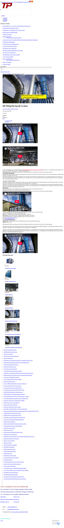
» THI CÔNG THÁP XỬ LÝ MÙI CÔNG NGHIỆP (13, 400)
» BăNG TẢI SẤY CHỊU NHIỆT (10, 445)
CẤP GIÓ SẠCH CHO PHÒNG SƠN (11, 44)
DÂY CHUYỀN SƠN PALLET (13, 60)
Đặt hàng (7, 265)
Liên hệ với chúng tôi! (24, 2)
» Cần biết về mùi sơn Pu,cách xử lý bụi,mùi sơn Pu (13, 461)
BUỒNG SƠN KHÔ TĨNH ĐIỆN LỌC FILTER (13, 50)
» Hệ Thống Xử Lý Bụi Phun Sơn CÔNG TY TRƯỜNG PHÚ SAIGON (18, 360)
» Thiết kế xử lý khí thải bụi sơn (9, 366)
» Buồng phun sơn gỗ (7, 453)
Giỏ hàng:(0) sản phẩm (5, 71)
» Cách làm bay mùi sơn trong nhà (10, 368)
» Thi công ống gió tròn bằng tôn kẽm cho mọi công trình (14, 478)
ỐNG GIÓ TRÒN (6, 64)
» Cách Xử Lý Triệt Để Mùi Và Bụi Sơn (11, 377)
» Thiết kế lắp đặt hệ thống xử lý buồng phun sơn (13, 392)
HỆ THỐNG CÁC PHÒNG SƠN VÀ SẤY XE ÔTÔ (14, 30)
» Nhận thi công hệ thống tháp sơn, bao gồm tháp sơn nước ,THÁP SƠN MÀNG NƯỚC (21, 411)
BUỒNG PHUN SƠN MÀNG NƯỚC (11, 28)
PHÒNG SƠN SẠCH (7, 34)
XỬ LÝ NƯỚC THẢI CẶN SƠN (10, 46)
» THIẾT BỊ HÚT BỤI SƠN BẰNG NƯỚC (12, 415)
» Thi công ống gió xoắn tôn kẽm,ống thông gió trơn (13, 476)
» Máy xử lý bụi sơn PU (8, 354)
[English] (30, 2)
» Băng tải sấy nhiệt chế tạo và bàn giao (11, 438)
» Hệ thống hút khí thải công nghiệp (10, 474)
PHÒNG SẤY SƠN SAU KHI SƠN (13, 37)
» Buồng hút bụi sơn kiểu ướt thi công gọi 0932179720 (14, 417)
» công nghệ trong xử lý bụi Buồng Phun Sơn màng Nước (14, 468)
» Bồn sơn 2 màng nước (8, 358)
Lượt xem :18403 (6, 108)
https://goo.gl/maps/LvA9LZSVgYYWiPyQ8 (20, 511)
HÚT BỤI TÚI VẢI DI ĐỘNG (9, 52)
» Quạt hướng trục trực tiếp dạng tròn (10, 472)
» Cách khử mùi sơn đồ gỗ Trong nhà (10, 364)
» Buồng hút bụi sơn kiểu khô (9, 421)
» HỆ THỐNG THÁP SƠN (8, 447)
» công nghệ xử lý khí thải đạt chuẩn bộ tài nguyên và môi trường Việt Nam (18, 373)
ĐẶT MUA (5, 117)
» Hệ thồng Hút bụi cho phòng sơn (10, 352)
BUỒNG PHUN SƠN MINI (9, 42)
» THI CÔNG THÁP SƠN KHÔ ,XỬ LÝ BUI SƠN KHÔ (15, 409)
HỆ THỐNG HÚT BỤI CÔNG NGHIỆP (11, 54)
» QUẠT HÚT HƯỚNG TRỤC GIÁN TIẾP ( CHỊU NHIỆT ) (16, 470)
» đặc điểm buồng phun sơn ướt (9, 451)
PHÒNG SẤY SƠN (7, 36)
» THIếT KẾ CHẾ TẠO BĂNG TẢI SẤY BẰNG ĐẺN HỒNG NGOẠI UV (19, 436)
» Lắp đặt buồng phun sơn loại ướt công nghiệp (12, 426)
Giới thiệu (5, 19)
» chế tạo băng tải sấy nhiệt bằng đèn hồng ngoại (12, 432)
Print (3, 118)
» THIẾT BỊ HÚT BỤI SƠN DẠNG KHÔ (12, 413)
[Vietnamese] (32, 2)
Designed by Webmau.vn (5, 518)
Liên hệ (4, 21)
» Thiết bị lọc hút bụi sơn (8, 430)
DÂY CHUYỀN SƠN (7, 59)
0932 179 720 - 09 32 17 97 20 (10, 2)
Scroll (1, 520)
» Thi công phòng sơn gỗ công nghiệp (11, 457)
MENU (3, 15)
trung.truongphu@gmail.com (11, 217)
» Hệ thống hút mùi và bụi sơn (9, 381)
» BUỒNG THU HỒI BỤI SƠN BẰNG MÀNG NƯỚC (14, 423)
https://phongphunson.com (12, 506)
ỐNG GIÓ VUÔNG (7, 62)
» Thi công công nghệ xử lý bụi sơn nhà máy (12, 385)
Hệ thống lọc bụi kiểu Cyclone (10, 281)
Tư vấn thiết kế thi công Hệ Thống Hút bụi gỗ (13, 334)
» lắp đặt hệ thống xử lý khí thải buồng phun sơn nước (14, 394)
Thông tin (7, 121)
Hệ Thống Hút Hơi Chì (9, 307)
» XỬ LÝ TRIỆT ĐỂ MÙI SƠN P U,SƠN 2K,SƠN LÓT (14, 383)
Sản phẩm (9, 73)
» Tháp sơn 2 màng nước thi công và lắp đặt (12, 407)
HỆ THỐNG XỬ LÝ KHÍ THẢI (9, 48)
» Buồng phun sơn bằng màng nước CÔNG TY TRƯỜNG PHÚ (16, 362)
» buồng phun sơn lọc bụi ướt (9, 428)
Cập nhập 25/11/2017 (14, 108)
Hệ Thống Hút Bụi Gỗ (9, 294)
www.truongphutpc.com (9, 218)
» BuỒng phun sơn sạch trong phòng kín (11, 402)
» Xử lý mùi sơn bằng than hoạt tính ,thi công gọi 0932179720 (15, 398)
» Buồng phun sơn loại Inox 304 (9, 455)
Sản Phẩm (5, 20)
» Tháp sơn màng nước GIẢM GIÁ (10, 404)
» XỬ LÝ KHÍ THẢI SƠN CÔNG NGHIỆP (12, 379)
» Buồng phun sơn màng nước (9, 449)
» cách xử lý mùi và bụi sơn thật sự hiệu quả (12, 464)
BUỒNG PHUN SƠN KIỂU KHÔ (10, 32)
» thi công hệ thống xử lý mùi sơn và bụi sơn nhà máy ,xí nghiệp (16, 396)
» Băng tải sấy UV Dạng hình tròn (10, 434)
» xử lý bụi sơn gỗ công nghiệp (9, 466)
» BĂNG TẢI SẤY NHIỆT (8, 440)
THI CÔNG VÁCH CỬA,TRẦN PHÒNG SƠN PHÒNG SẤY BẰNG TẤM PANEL (20, 40)
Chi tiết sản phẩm (8, 120)
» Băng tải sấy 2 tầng (7, 442)
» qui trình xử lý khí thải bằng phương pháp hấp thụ (13, 419)
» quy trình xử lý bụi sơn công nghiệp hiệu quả (12, 388)
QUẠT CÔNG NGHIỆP (8, 56)
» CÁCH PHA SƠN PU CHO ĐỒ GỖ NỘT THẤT (13, 390)
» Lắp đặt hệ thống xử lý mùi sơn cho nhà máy (12, 371)
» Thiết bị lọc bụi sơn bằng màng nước (10, 356)
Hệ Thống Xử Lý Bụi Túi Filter (10, 268)
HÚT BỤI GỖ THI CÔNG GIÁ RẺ (11, 321)
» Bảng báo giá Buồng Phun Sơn (9, 349)
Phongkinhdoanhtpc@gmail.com (13, 509)
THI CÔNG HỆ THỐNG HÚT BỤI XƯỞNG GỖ (13, 347)
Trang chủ (5, 17)
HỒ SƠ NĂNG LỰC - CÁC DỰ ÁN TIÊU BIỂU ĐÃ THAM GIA (16, 26)
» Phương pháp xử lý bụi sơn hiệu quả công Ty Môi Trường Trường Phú (17, 375)
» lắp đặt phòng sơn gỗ (7, 459)
